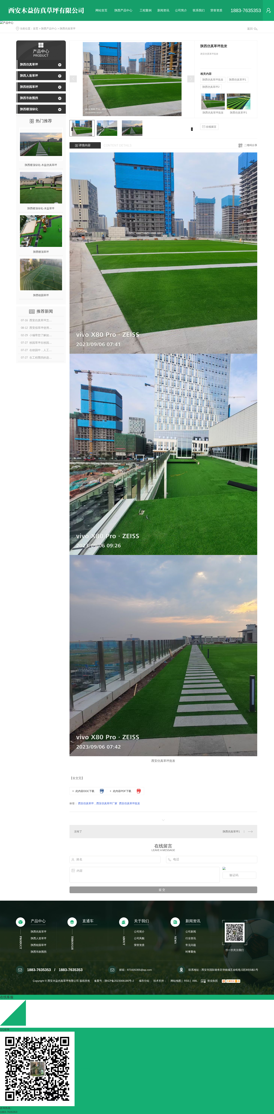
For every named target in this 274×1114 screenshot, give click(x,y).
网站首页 (101, 10)
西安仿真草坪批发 (129, 803)
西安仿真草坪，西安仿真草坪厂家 (97, 803)
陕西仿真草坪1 (237, 79)
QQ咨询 (4, 1029)
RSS (186, 980)
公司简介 (181, 10)
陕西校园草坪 (29, 86)
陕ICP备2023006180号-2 (120, 980)
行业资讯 (190, 938)
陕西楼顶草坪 (41, 251)
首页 (35, 28)
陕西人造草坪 (29, 75)
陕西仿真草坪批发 (212, 79)
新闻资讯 (163, 10)
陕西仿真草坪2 (211, 86)
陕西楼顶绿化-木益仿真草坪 (41, 164)
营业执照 (212, 980)
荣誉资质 (216, 10)
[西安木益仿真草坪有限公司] (47, 10)
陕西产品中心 (123, 10)
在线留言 (210, 126)
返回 (250, 28)
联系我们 (199, 10)
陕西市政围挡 (29, 98)
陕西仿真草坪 (67, 28)
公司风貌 (139, 938)
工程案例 (146, 10)
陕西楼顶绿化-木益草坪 (40, 208)
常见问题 (190, 944)
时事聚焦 (190, 951)
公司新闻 (190, 931)
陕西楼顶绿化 (29, 109)
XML (195, 980)
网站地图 (176, 980)
